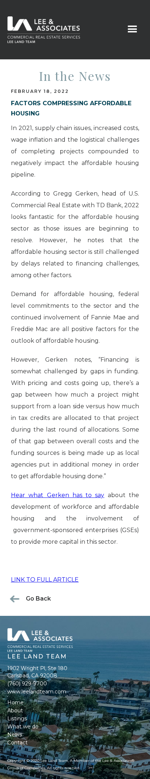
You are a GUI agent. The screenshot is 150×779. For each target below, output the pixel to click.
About (15, 710)
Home (15, 702)
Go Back (38, 598)
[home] (61, 29)
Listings (17, 718)
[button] (132, 29)
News (14, 734)
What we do (23, 726)
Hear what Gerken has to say (57, 495)
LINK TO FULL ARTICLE (45, 579)
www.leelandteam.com (36, 691)
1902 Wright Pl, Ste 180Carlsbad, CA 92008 (37, 672)
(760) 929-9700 (27, 683)
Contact (17, 742)
